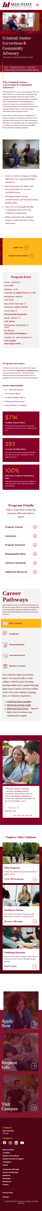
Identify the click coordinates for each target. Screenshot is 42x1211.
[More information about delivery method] (25, 303)
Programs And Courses (17, 67)
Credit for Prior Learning (19, 701)
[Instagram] (10, 1143)
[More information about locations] (16, 310)
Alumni (5, 1165)
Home (6, 67)
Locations (6, 1153)
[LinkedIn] (16, 1143)
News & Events (8, 1150)
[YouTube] (22, 1143)
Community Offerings (11, 1169)
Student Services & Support (13, 1159)
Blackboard (7, 1181)
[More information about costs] (28, 325)
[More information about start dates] (19, 318)
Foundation (7, 1162)
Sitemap (6, 1197)
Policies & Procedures (11, 1156)
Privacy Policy (8, 1192)
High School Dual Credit (19, 705)
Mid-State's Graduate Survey (28, 370)
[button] (21, 623)
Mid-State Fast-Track (17, 708)
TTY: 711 (6, 1133)
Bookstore (6, 1175)
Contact (6, 1184)
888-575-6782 (8, 1131)
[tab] (11, 815)
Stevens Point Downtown (15, 314)
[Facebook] (4, 1143)
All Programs (31, 67)
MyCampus (7, 1178)
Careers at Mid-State (10, 1172)
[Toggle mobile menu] (37, 5)
